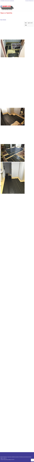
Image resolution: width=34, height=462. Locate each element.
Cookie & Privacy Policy (4, 459)
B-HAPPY (12, 459)
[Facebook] (29, 461)
